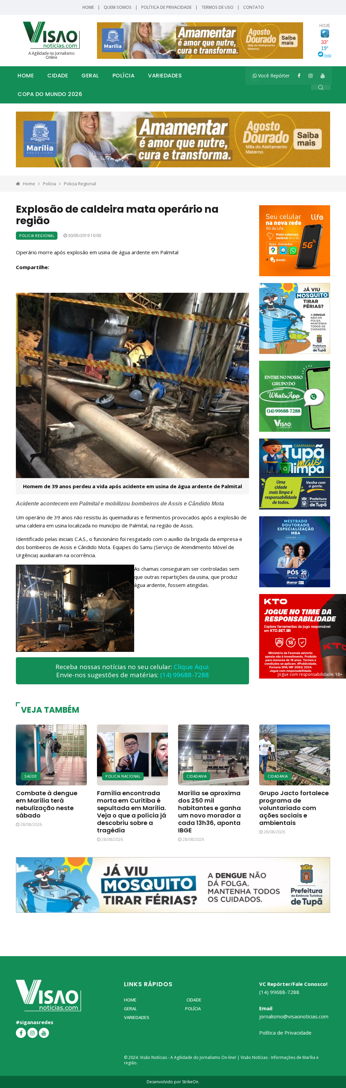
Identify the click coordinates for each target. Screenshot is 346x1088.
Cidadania (197, 776)
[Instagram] (310, 75)
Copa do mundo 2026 (50, 94)
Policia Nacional (122, 776)
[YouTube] (322, 75)
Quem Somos (117, 7)
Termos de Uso (217, 7)
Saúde (30, 776)
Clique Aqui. (192, 666)
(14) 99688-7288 (184, 674)
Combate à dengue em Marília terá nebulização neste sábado (46, 804)
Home (88, 7)
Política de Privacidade (166, 7)
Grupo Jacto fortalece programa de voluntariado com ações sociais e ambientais (294, 808)
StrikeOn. (190, 1082)
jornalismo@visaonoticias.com (293, 1016)
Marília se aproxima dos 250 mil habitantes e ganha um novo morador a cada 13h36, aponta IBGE (209, 811)
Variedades (165, 75)
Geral (90, 75)
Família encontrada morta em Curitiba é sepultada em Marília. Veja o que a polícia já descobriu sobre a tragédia (131, 811)
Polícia (124, 75)
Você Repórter (273, 75)
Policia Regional (80, 184)
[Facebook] (299, 75)
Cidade (57, 75)
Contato (253, 7)
